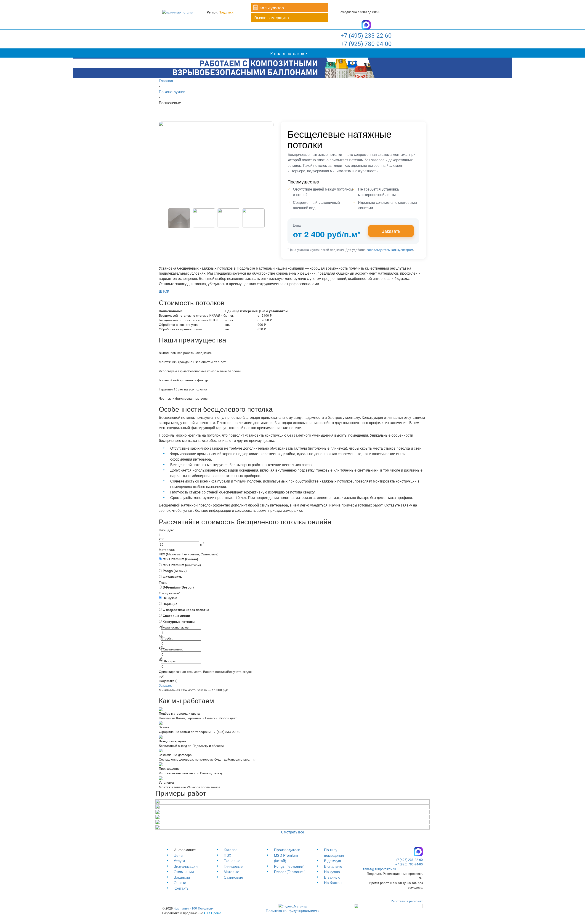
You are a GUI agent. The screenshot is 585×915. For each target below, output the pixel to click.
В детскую (332, 860)
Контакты (181, 888)
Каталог (230, 849)
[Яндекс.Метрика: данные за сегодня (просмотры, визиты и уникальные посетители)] (293, 906)
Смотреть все (292, 832)
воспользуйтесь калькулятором (390, 249)
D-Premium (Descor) (178, 587)
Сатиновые (233, 877)
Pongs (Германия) (289, 866)
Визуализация (186, 866)
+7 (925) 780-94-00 (366, 43)
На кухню (332, 871)
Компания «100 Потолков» (194, 908)
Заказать (391, 231)
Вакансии (182, 877)
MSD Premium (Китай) (286, 858)
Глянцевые (233, 866)
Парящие (170, 603)
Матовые (231, 871)
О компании (184, 871)
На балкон (333, 882)
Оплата (180, 882)
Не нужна (170, 597)
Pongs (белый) (175, 570)
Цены (178, 855)
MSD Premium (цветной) (182, 564)
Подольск (226, 12)
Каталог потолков (287, 53)
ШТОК (164, 291)
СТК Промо (212, 912)
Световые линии (176, 615)
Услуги (179, 860)
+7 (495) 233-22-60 (366, 35)
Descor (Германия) (290, 871)
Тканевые (232, 860)
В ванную (332, 877)
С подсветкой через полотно (186, 609)
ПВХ (227, 855)
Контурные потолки (179, 621)
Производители (287, 849)
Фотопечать (172, 576)
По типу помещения (334, 852)
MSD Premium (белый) (180, 559)
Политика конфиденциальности (292, 910)
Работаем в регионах (407, 901)
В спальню (333, 866)
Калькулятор (272, 8)
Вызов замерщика (271, 17)
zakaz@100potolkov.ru (379, 869)
